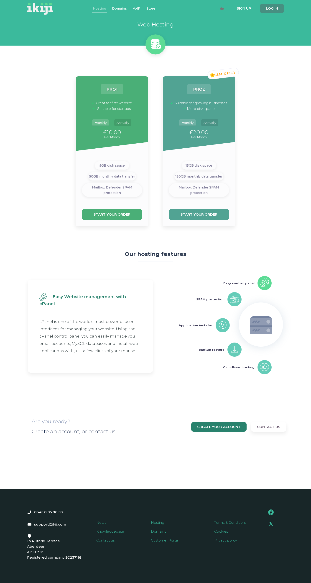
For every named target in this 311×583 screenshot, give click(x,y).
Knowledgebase (110, 531)
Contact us (105, 540)
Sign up (244, 8)
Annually (123, 122)
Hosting (157, 522)
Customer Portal (164, 540)
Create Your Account (219, 427)
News (101, 522)
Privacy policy (225, 540)
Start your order (112, 214)
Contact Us (268, 427)
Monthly (100, 122)
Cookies (221, 531)
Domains (158, 531)
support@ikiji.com (50, 524)
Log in (272, 8)
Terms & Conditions (230, 522)
